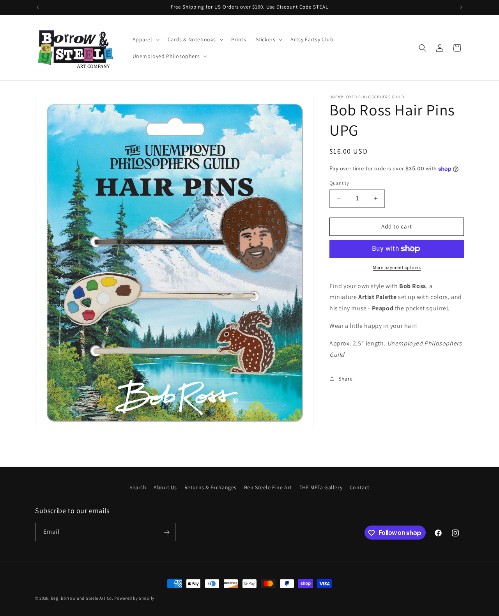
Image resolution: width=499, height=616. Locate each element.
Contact (360, 487)
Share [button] (345, 378)
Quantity (339, 183)
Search (138, 487)
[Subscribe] (166, 532)
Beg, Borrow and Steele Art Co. (82, 598)
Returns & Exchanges (210, 487)
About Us (165, 487)
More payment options (397, 267)
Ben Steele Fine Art (268, 487)
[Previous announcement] (37, 7)
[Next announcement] (461, 7)
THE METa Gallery (321, 487)
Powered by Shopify (134, 598)
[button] (145, 39)
